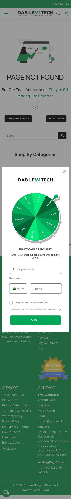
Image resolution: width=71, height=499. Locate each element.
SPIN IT (35, 320)
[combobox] (18, 288)
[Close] (64, 171)
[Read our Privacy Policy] (59, 310)
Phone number (15, 278)
